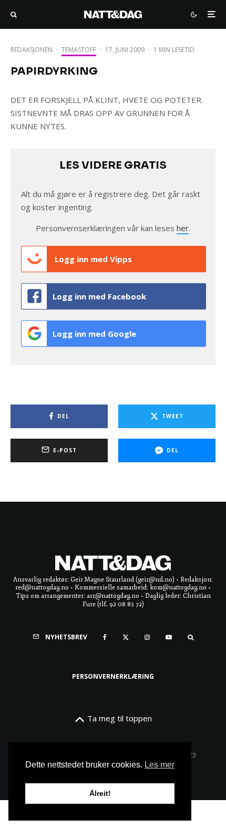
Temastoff (78, 49)
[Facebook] (105, 637)
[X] (126, 637)
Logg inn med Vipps (92, 259)
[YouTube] (169, 637)
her (183, 228)
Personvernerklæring (113, 676)
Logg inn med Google (94, 333)
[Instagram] (147, 637)
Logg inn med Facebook (99, 296)
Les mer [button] (159, 764)
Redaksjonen (32, 49)
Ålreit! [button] (100, 793)
